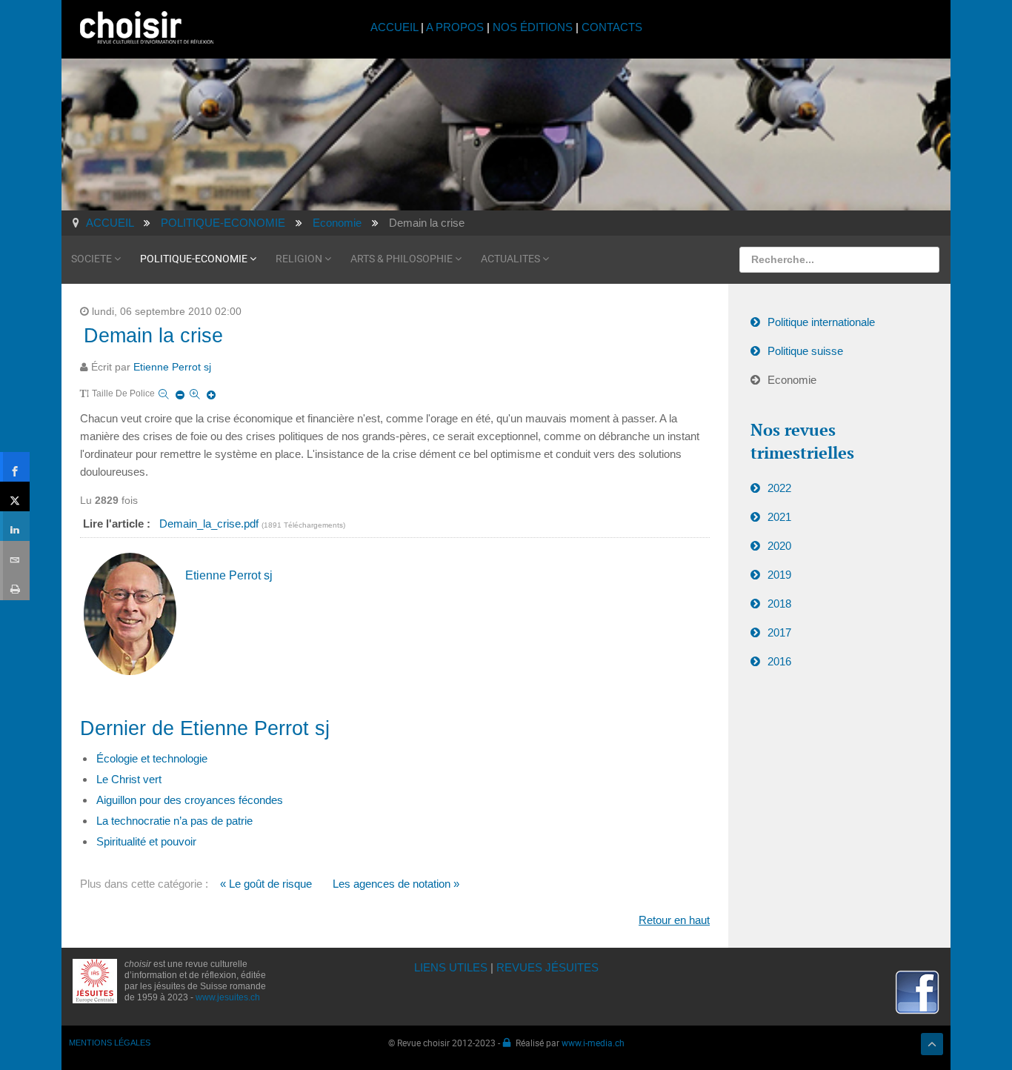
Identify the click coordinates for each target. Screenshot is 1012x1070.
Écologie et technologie (151, 758)
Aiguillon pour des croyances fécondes (189, 800)
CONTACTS (612, 27)
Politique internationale (821, 322)
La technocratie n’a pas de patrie (174, 820)
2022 (779, 488)
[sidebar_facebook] (15, 467)
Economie (792, 379)
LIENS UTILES (450, 967)
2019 (779, 574)
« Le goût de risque (266, 883)
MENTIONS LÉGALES (109, 1042)
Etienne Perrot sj (172, 367)
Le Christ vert (129, 779)
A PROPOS (455, 27)
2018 (779, 603)
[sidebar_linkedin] (15, 526)
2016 (779, 661)
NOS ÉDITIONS (533, 27)
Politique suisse (805, 351)
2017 (779, 632)
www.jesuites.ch (228, 997)
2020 (779, 545)
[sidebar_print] (15, 585)
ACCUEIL (395, 27)
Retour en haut (674, 920)
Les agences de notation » (396, 883)
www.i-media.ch (593, 1043)
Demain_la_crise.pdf (210, 523)
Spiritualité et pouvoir (146, 841)
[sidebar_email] (15, 556)
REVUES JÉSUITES (547, 967)
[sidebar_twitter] (15, 496)
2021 (779, 517)
